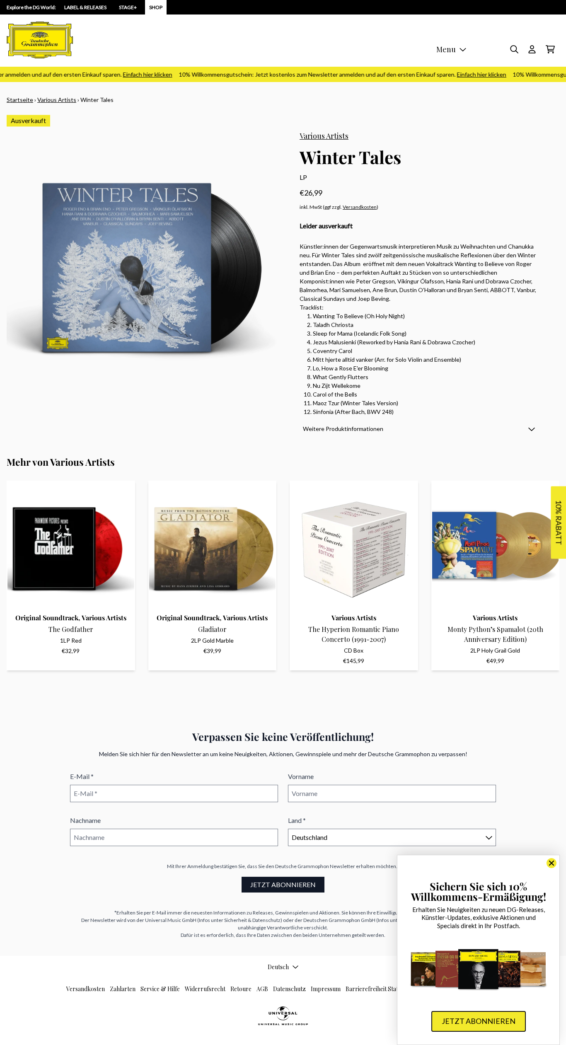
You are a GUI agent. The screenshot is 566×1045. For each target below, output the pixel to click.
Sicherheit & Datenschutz (252, 920)
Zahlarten (122, 989)
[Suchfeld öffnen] (513, 49)
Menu (446, 49)
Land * (297, 820)
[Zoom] (145, 269)
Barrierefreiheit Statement (380, 989)
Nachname (85, 820)
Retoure (241, 989)
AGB (262, 989)
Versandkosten (360, 207)
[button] (419, 428)
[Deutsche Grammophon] (40, 40)
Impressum (326, 989)
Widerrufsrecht (205, 989)
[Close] (551, 863)
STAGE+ (128, 7)
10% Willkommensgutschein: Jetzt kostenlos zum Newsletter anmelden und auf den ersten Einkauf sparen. (332, 74)
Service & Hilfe (160, 989)
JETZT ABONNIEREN (283, 884)
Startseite (20, 99)
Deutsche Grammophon (302, 866)
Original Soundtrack (46, 617)
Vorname (301, 776)
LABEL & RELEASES (85, 7)
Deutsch (278, 967)
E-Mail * (82, 776)
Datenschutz (289, 989)
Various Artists (56, 99)
